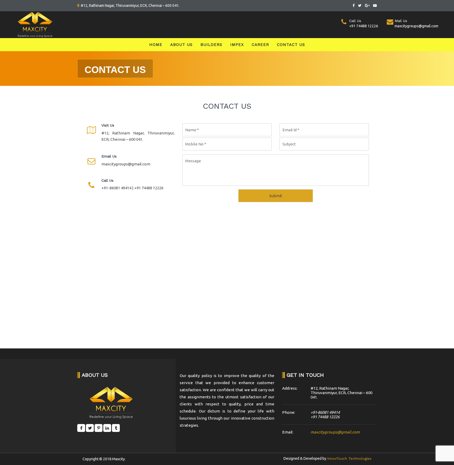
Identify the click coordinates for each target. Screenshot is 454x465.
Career (260, 44)
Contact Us (291, 44)
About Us (181, 44)
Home (155, 44)
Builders (211, 44)
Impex (237, 44)
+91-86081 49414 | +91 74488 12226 (132, 188)
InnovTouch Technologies (349, 458)
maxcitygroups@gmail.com (125, 164)
